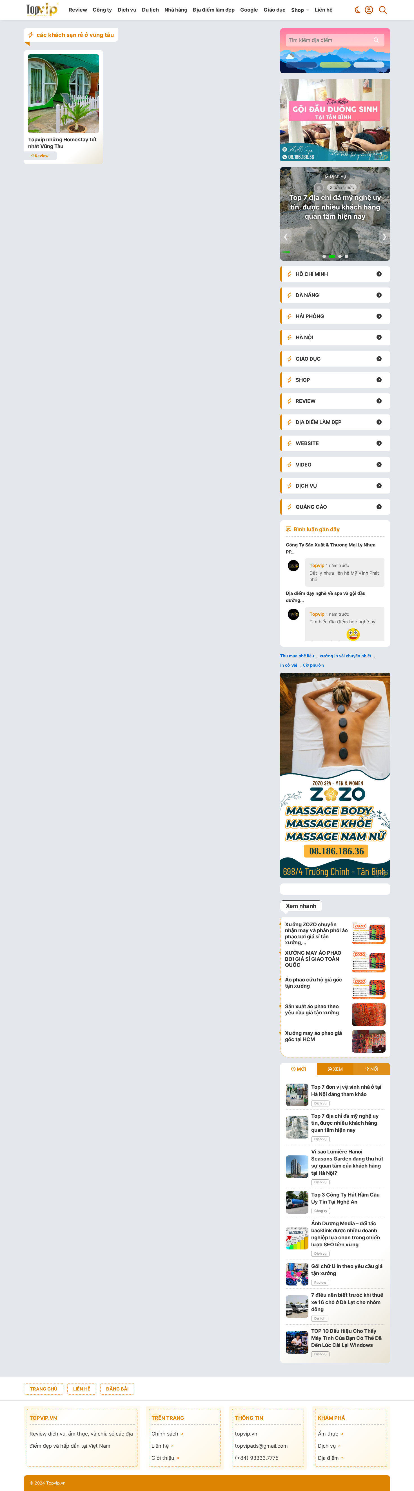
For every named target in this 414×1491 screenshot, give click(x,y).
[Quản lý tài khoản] (369, 10)
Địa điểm (329, 1458)
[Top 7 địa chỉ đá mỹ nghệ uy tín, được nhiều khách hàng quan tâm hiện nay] (297, 1127)
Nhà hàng (175, 10)
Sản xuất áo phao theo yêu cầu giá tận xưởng (312, 1009)
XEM (337, 1069)
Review (78, 10)
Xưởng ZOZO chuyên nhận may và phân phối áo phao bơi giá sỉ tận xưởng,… (316, 933)
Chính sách (166, 1434)
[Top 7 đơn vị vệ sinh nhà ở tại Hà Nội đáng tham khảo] (297, 1095)
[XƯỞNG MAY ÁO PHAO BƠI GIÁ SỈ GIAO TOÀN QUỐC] (369, 961)
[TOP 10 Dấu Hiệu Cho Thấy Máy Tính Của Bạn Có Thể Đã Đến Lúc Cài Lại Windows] (297, 1342)
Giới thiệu (163, 1458)
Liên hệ (324, 10)
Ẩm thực (329, 1434)
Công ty (102, 10)
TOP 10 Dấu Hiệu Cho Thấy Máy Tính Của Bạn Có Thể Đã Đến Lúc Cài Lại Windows (346, 1338)
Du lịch (150, 10)
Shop (297, 10)
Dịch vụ (127, 10)
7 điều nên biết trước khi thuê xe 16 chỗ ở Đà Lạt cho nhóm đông (347, 1302)
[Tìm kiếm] (383, 10)
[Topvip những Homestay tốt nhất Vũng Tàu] (63, 131)
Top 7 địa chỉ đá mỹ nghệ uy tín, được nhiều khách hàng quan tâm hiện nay (335, 206)
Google (249, 10)
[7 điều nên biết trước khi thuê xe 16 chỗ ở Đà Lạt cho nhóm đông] (297, 1306)
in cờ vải (288, 665)
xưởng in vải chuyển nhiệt (345, 655)
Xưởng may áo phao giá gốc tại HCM (313, 1036)
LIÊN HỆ (81, 1389)
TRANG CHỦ (43, 1389)
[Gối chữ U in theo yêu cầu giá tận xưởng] (297, 1274)
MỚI (301, 1069)
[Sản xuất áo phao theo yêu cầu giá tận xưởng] (369, 1014)
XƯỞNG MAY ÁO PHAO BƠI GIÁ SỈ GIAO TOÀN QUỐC (313, 959)
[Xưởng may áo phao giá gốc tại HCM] (369, 1041)
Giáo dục (275, 10)
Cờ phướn (313, 665)
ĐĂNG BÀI (117, 1389)
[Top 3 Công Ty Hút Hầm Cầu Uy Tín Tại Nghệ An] (297, 1202)
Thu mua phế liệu (297, 655)
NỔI (373, 1069)
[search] (376, 40)
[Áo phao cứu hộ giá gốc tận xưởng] (369, 988)
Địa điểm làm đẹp (214, 10)
